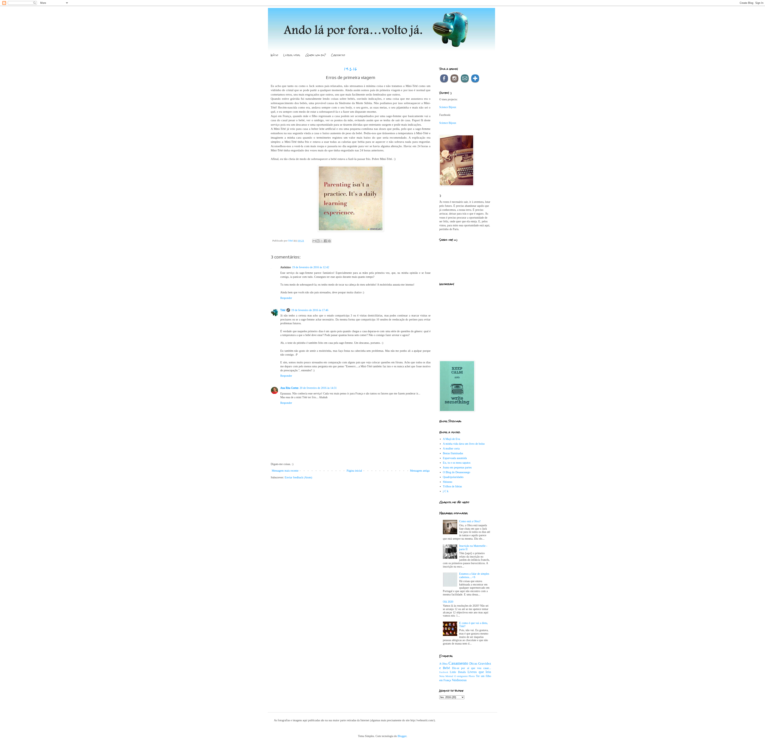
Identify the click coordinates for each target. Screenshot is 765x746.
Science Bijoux (447, 107)
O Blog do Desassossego (456, 472)
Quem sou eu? (315, 55)
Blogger (402, 736)
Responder (286, 298)
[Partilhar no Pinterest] (329, 241)
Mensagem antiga (420, 470)
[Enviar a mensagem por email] (314, 241)
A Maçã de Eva (451, 439)
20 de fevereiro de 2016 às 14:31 (318, 387)
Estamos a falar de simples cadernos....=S (474, 575)
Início (274, 55)
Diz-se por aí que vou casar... (471, 668)
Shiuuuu (447, 481)
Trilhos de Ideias (452, 486)
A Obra (443, 663)
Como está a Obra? (470, 521)
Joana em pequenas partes (457, 467)
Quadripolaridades (453, 477)
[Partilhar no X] (322, 241)
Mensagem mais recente (285, 470)
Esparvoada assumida (455, 458)
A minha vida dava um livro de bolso (464, 443)
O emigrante (461, 676)
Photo (472, 676)
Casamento (458, 663)
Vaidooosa (459, 680)
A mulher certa (451, 448)
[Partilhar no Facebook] (326, 241)
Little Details (458, 672)
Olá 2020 (448, 601)
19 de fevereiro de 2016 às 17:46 (309, 310)
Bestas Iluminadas (453, 453)
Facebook (443, 672)
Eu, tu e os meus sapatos (456, 462)
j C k (445, 491)
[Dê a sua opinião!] (318, 241)
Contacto (338, 55)
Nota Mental (446, 676)
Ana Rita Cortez (289, 387)
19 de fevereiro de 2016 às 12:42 (310, 267)
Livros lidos (291, 55)
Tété (282, 310)
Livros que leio (479, 672)
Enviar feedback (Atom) (298, 477)
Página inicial (354, 470)
